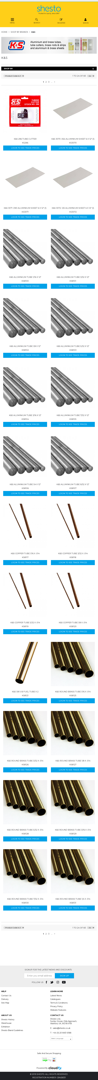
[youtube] (64, 982)
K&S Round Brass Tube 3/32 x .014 (25, 760)
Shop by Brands (20, 32)
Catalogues (55, 999)
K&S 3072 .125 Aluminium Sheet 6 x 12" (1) (73, 208)
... (51, 82)
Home (4, 32)
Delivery (5, 999)
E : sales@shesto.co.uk (60, 1028)
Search (37, 23)
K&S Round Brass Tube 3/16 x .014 (73, 830)
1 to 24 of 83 (79, 76)
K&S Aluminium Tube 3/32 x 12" (73, 277)
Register (61, 23)
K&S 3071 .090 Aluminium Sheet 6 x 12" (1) (25, 208)
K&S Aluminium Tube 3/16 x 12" (25, 415)
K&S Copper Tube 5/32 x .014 (25, 622)
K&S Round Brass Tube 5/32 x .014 (25, 830)
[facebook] (46, 982)
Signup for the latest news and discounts (48, 970)
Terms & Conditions (59, 1003)
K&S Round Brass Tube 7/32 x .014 (25, 899)
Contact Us (6, 995)
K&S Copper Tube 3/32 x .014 (73, 553)
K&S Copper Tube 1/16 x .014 (25, 553)
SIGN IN (86, 23)
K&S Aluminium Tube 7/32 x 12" (73, 415)
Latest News (56, 995)
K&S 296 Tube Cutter (25, 139)
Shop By (8, 68)
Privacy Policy (56, 1006)
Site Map (5, 1003)
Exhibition (5, 1027)
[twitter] (52, 982)
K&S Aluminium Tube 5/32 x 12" (73, 346)
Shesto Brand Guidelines (12, 1030)
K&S (33, 32)
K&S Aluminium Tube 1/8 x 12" (25, 346)
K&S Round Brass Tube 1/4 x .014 (73, 899)
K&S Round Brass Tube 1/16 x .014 (73, 691)
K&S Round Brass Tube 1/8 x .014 (73, 760)
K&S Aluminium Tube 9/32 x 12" (73, 484)
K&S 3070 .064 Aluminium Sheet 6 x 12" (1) (72, 139)
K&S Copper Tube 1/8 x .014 (73, 622)
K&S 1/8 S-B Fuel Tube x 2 (25, 691)
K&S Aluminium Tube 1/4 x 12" (25, 484)
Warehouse (6, 1023)
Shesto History (7, 1019)
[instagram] (58, 982)
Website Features (58, 1010)
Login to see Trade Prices (25, 148)
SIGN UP (64, 975)
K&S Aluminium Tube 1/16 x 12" (25, 277)
